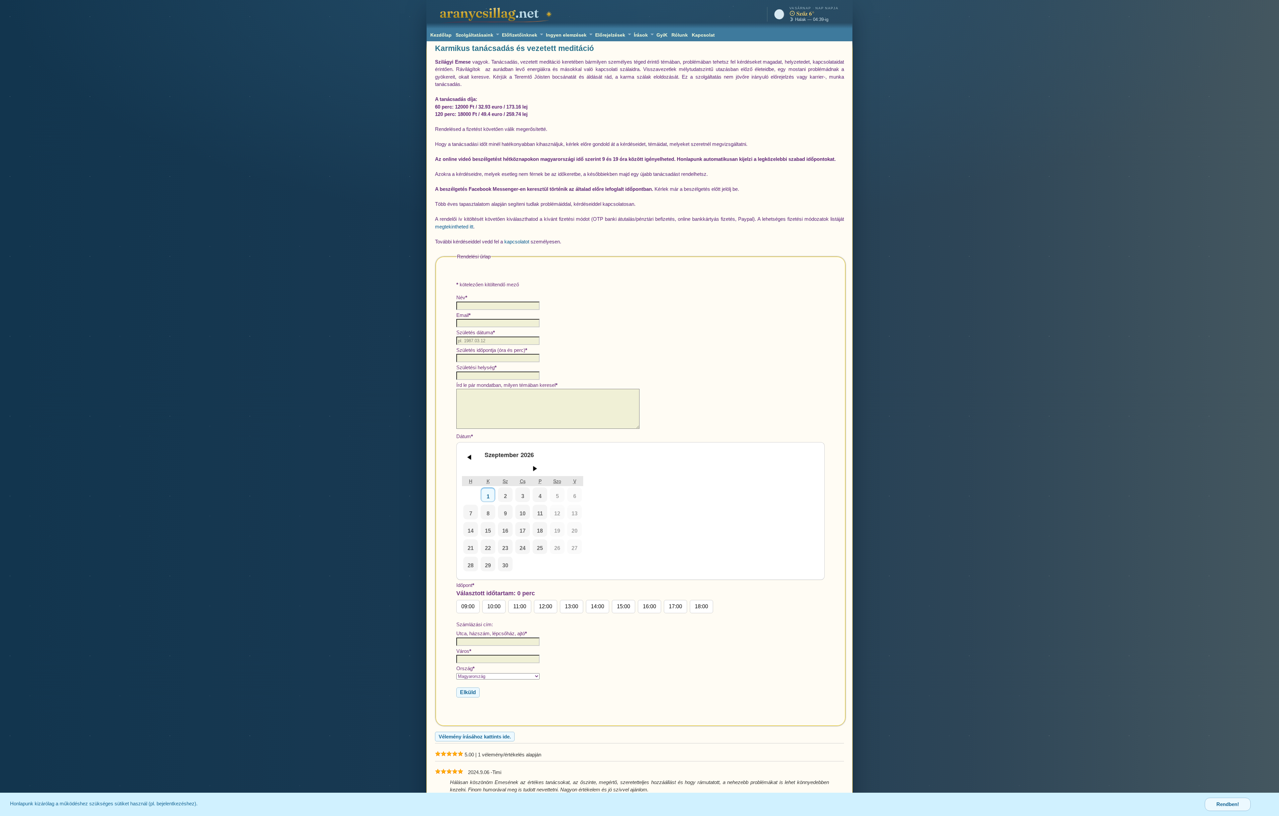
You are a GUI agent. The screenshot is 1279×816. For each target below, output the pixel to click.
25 (540, 548)
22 (488, 548)
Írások (641, 35)
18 (540, 531)
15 (488, 531)
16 (505, 531)
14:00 (597, 606)
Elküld (468, 692)
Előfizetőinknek (519, 35)
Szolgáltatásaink (474, 35)
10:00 (494, 606)
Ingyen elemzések (566, 35)
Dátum (517, 500)
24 (523, 548)
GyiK (661, 35)
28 (471, 565)
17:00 (675, 606)
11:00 (519, 606)
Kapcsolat (703, 35)
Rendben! (1227, 804)
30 (505, 565)
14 (471, 531)
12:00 (545, 606)
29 (488, 565)
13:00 (571, 606)
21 (471, 548)
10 (523, 513)
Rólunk (679, 35)
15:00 (623, 606)
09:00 (468, 606)
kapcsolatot (516, 241)
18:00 (701, 606)
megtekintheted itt (454, 226)
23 (505, 548)
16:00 (649, 606)
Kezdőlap (441, 35)
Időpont (582, 596)
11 (540, 513)
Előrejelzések (610, 35)
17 (523, 531)
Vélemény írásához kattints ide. (475, 736)
